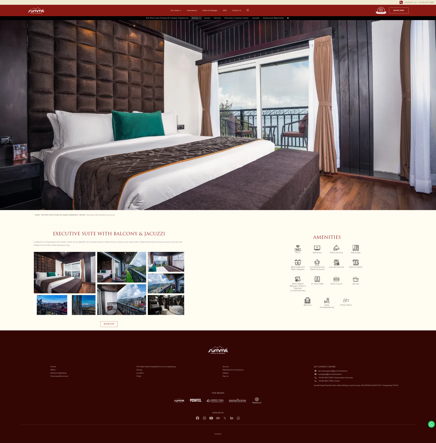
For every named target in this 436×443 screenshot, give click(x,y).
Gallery (255, 18)
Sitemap (218, 434)
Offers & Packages (210, 10)
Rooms (195, 18)
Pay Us (225, 376)
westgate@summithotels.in (330, 374)
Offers (207, 18)
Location (140, 373)
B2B (224, 10)
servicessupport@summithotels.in (333, 371)
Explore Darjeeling (58, 373)
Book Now (398, 10)
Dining (217, 18)
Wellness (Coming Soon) (236, 18)
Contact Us (236, 10)
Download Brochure (273, 18)
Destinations (192, 10)
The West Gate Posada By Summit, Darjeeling (167, 18)
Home (37, 215)
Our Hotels (175, 10)
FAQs (138, 376)
